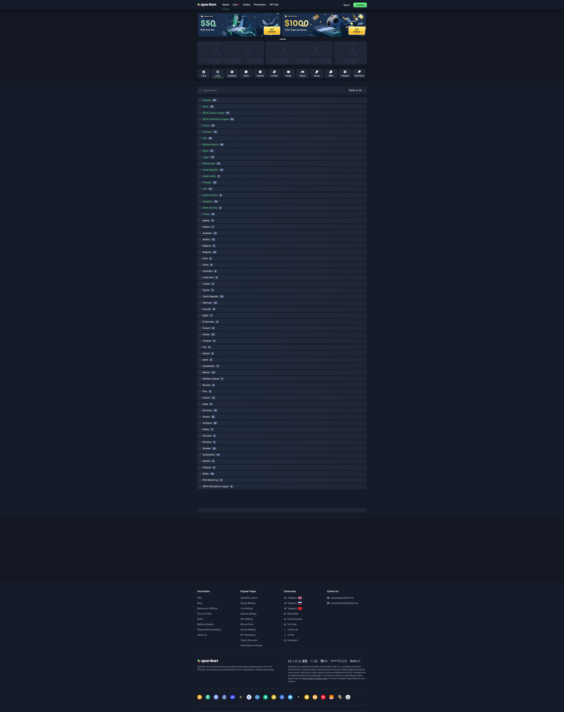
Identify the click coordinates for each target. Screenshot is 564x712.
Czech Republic (210, 296)
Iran (204, 347)
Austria (206, 239)
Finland (206, 328)
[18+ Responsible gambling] (355, 661)
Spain (206, 106)
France (206, 125)
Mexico (206, 372)
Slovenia (207, 442)
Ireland (206, 353)
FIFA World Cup (210, 480)
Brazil (205, 150)
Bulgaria (207, 252)
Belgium (207, 245)
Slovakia (207, 435)
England (207, 100)
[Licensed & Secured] (324, 661)
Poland (206, 397)
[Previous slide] (197, 24)
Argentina (208, 201)
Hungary (207, 340)
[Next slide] (366, 24)
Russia (206, 416)
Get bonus (354, 30)
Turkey (206, 214)
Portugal (207, 182)
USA (205, 188)
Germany (207, 131)
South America (210, 195)
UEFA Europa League (213, 112)
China (206, 264)
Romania (207, 410)
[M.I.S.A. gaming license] (298, 661)
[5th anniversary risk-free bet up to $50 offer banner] (237, 25)
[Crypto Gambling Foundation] (314, 661)
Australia (207, 233)
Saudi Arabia (209, 176)
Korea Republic (210, 169)
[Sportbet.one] (206, 4)
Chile (205, 258)
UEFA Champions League (216, 486)
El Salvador (208, 321)
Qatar (205, 404)
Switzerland (209, 454)
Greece (206, 334)
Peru (205, 391)
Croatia (206, 283)
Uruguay (207, 467)
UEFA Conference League (216, 119)
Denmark (207, 302)
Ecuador (207, 309)
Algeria (206, 220)
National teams (210, 144)
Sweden (207, 448)
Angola (206, 226)
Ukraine (206, 461)
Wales (206, 473)
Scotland (207, 423)
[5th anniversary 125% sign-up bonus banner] (322, 25)
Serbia (206, 429)
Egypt (205, 315)
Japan (206, 157)
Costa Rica (208, 277)
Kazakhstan (209, 366)
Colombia (208, 271)
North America (210, 207)
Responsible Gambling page (314, 678)
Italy (205, 138)
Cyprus (206, 290)
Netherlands (209, 163)
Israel (205, 359)
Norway (206, 385)
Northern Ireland (211, 378)
